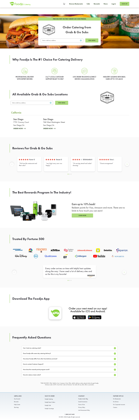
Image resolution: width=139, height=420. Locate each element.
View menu (91, 40)
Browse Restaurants (76, 4)
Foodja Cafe (48, 405)
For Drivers (116, 401)
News (106, 4)
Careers (115, 407)
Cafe (88, 4)
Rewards (97, 4)
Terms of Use (81, 404)
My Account (17, 399)
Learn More (82, 215)
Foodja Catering (49, 399)
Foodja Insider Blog (83, 399)
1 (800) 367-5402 (69, 414)
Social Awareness (82, 401)
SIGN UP (124, 4)
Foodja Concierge (49, 408)
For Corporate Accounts (119, 404)
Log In (114, 4)
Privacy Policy (81, 407)
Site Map (16, 407)
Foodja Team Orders (50, 402)
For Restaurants (117, 399)
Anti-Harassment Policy (84, 410)
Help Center (17, 404)
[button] (12, 166)
